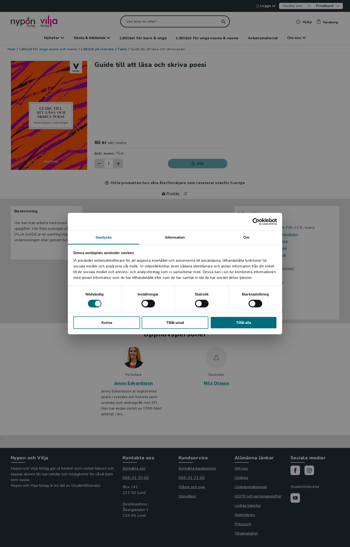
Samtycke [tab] (103, 237)
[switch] (148, 303)
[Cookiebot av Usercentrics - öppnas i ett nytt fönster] (256, 221)
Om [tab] (246, 237)
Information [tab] (175, 237)
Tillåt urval (175, 323)
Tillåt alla (243, 323)
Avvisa (106, 323)
